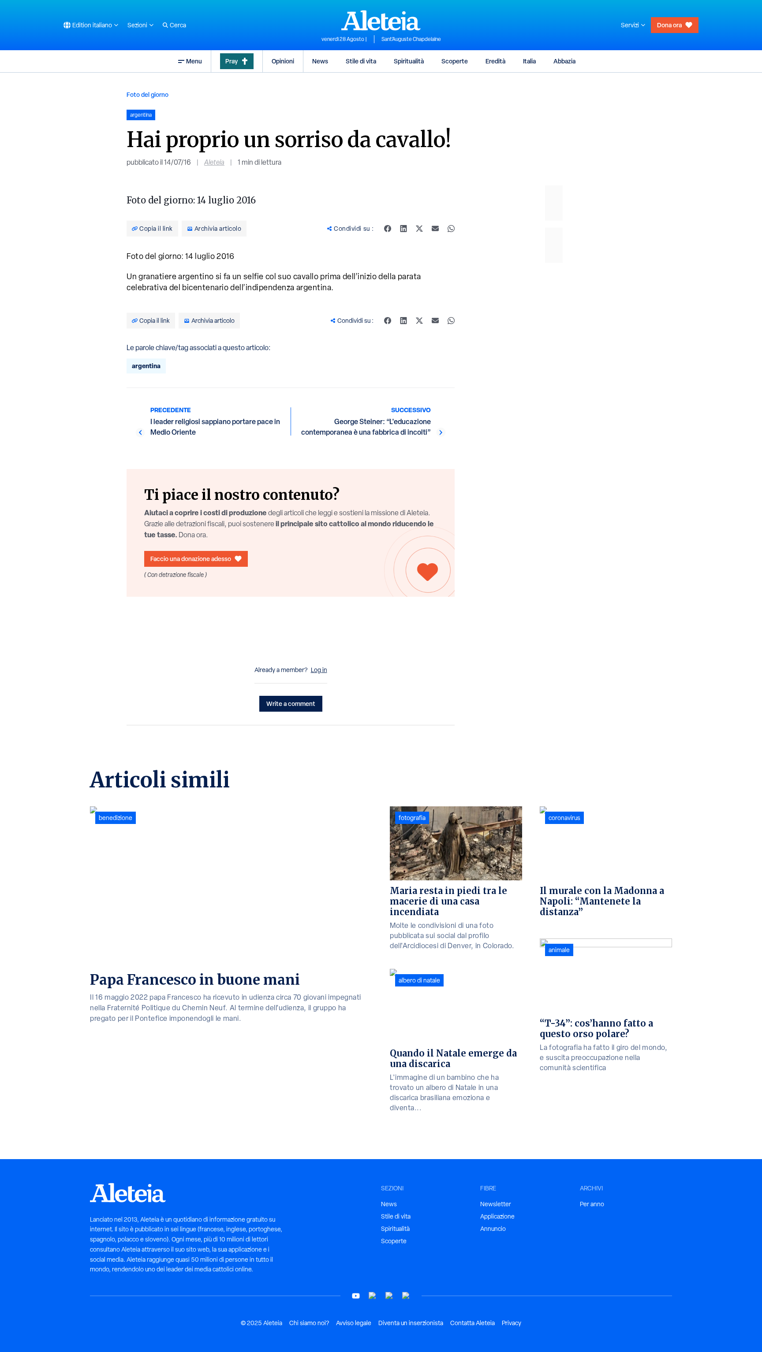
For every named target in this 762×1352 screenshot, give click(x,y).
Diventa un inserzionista (410, 1323)
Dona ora (669, 25)
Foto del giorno (147, 94)
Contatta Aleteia (472, 1323)
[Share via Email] (435, 228)
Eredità (495, 61)
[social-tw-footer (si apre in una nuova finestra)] (389, 1295)
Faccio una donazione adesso (190, 558)
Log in (319, 670)
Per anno (592, 1204)
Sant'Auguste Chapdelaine (411, 39)
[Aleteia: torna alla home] (381, 20)
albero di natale (419, 980)
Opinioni (283, 61)
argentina (146, 366)
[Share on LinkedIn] (403, 228)
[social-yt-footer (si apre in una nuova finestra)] (356, 1295)
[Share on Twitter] (419, 228)
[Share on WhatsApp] (451, 228)
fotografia (412, 818)
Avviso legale (353, 1323)
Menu (194, 61)
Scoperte (454, 61)
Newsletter (495, 1204)
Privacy (511, 1323)
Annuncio (493, 1229)
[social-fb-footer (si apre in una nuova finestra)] (373, 1295)
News (320, 61)
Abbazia (564, 61)
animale (559, 950)
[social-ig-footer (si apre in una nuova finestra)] (406, 1295)
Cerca (178, 25)
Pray (231, 61)
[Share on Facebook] (387, 228)
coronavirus (564, 818)
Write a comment (290, 703)
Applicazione (497, 1216)
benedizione (115, 818)
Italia (529, 61)
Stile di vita (361, 61)
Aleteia (214, 162)
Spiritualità (409, 61)
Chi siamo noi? (309, 1323)
